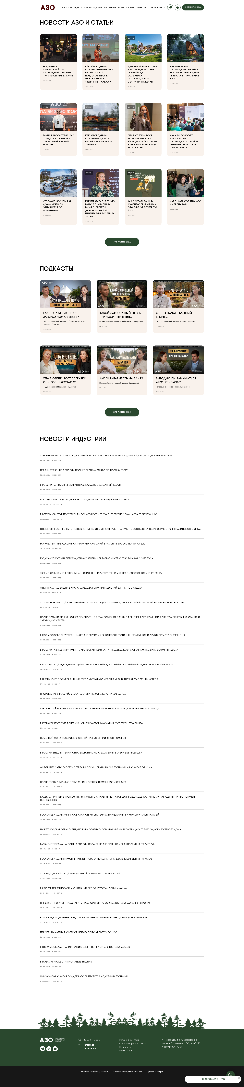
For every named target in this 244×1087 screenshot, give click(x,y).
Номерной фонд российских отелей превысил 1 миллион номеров (83, 738)
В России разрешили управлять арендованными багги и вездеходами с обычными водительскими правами (109, 649)
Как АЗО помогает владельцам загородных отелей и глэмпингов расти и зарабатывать (184, 141)
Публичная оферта (155, 1071)
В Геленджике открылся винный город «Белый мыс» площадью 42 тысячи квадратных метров (99, 679)
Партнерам (109, 8)
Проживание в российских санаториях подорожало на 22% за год (83, 694)
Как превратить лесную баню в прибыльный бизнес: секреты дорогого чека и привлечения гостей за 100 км (100, 209)
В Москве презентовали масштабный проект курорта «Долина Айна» (83, 888)
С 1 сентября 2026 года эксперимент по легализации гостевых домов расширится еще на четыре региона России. (112, 602)
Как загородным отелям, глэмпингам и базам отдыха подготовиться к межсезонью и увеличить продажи (99, 74)
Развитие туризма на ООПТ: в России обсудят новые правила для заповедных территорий (97, 844)
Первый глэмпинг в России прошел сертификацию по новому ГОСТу (84, 470)
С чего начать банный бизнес (174, 315)
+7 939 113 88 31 (92, 1040)
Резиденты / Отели (129, 1040)
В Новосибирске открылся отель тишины (66, 961)
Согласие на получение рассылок (127, 1071)
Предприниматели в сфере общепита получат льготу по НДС (78, 932)
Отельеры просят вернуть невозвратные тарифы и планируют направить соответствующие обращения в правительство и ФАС (120, 529)
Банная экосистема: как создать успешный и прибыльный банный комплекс (58, 140)
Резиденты (76, 8)
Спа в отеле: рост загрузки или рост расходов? (64, 380)
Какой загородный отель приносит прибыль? (120, 315)
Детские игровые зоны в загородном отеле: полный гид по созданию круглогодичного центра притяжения (142, 74)
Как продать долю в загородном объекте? (61, 315)
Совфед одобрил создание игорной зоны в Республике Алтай (80, 873)
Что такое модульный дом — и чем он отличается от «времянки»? (57, 206)
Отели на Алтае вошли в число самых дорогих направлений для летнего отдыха (91, 587)
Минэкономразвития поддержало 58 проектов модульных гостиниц (84, 976)
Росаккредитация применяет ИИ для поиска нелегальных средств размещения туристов (96, 858)
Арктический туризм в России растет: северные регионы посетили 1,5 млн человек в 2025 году (99, 708)
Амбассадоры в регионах (132, 1043)
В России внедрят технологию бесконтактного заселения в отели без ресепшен (91, 752)
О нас (63, 8)
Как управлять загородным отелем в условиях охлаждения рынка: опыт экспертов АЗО (185, 72)
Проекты (122, 8)
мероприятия (138, 8)
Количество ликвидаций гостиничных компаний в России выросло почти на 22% (92, 543)
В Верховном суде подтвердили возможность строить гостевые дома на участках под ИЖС (98, 514)
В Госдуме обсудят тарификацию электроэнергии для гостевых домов (85, 947)
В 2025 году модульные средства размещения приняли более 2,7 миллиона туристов (93, 917)
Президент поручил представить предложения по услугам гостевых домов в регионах (95, 903)
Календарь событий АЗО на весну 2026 (185, 203)
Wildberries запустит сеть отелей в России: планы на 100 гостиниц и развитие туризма (96, 767)
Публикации (155, 8)
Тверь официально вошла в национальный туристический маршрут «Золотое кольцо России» (101, 573)
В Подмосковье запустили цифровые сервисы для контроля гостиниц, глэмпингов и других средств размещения (112, 635)
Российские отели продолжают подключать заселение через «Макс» (84, 499)
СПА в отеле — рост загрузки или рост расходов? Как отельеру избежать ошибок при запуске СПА (143, 141)
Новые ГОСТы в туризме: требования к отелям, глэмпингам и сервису (83, 782)
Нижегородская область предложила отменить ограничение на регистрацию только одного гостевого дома (110, 829)
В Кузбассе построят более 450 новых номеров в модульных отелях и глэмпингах (91, 723)
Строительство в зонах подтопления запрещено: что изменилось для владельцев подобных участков (106, 455)
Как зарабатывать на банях (121, 378)
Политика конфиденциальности (94, 1071)
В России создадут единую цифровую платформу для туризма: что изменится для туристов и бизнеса (106, 664)
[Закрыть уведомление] (239, 1078)
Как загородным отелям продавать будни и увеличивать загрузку (98, 140)
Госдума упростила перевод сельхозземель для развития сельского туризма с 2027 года (96, 558)
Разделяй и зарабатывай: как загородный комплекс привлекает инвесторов (58, 71)
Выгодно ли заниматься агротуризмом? (176, 380)
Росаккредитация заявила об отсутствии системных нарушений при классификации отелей (99, 814)
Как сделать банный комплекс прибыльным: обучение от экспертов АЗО (142, 206)
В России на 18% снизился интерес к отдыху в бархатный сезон (80, 485)
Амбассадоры (93, 8)
